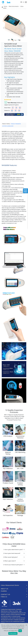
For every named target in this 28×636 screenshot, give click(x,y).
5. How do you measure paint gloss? (13, 564)
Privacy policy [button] (13, 633)
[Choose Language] (21, 1)
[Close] (26, 625)
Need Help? (25, 190)
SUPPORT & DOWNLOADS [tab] (7, 126)
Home (5, 6)
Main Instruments (14, 6)
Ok (20, 631)
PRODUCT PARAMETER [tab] (16, 123)
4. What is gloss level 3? (9, 561)
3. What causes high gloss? (10, 557)
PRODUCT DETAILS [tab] (6, 123)
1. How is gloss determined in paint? (13, 549)
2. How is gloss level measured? (11, 553)
